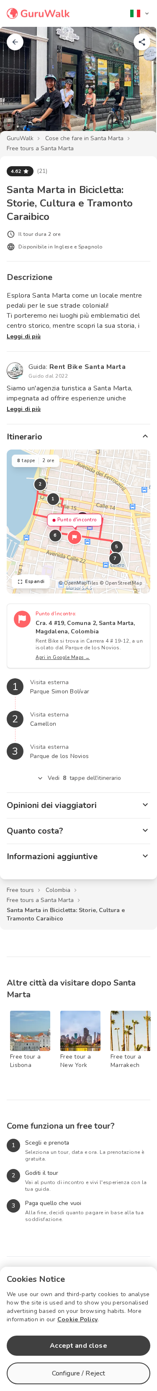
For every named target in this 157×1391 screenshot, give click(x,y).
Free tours (20, 890)
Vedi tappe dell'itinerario (84, 778)
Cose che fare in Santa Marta (84, 138)
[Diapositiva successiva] (137, 85)
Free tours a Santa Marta (40, 148)
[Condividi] (142, 42)
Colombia (58, 890)
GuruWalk (20, 138)
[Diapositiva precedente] (20, 85)
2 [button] (40, 484)
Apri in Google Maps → (63, 657)
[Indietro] (15, 42)
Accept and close (78, 1345)
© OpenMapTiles (78, 583)
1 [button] (53, 499)
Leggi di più (24, 336)
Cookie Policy (77, 1319)
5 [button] (116, 547)
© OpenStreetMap (121, 583)
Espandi (35, 581)
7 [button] (115, 558)
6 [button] (55, 535)
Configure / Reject (79, 1373)
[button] (74, 537)
